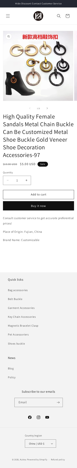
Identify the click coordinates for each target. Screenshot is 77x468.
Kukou (23, 459)
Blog (11, 368)
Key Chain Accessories (22, 317)
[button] (8, 16)
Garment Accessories (21, 308)
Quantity (8, 172)
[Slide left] (29, 108)
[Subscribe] (58, 402)
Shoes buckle (16, 343)
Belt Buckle (15, 299)
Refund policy (58, 459)
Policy (12, 377)
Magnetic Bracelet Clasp (23, 325)
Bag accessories (18, 290)
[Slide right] (47, 108)
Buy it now (38, 206)
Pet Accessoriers (18, 334)
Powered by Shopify (37, 459)
